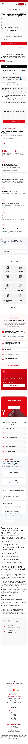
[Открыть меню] (25, 4)
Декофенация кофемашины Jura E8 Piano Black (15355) (13, 89)
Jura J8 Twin (14, 730)
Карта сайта (14, 707)
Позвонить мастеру (14, 385)
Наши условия (14, 685)
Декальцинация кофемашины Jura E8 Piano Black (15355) (13, 71)
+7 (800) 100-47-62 (8, 382)
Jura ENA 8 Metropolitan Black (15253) (14, 733)
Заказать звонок (14, 407)
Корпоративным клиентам (14, 721)
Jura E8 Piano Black (14, 729)
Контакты (14, 719)
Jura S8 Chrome (14, 727)
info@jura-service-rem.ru (15, 696)
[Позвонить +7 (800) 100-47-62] (16, 4)
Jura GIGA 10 (14, 726)
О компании (14, 713)
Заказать (21, 74)
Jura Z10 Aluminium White (14, 731)
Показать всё (14, 307)
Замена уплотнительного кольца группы (11, 77)
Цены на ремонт (14, 717)
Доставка (14, 714)
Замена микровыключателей (9, 82)
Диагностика (14, 718)
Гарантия (14, 715)
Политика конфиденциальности (14, 683)
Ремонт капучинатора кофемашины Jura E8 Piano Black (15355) (14, 96)
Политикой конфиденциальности (16, 47)
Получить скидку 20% (14, 121)
